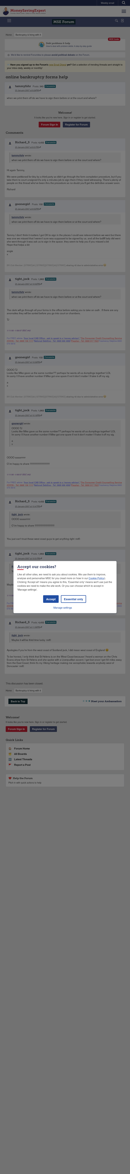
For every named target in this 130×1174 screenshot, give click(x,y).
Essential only (73, 599)
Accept (51, 599)
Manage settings (62, 607)
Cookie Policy (96, 578)
